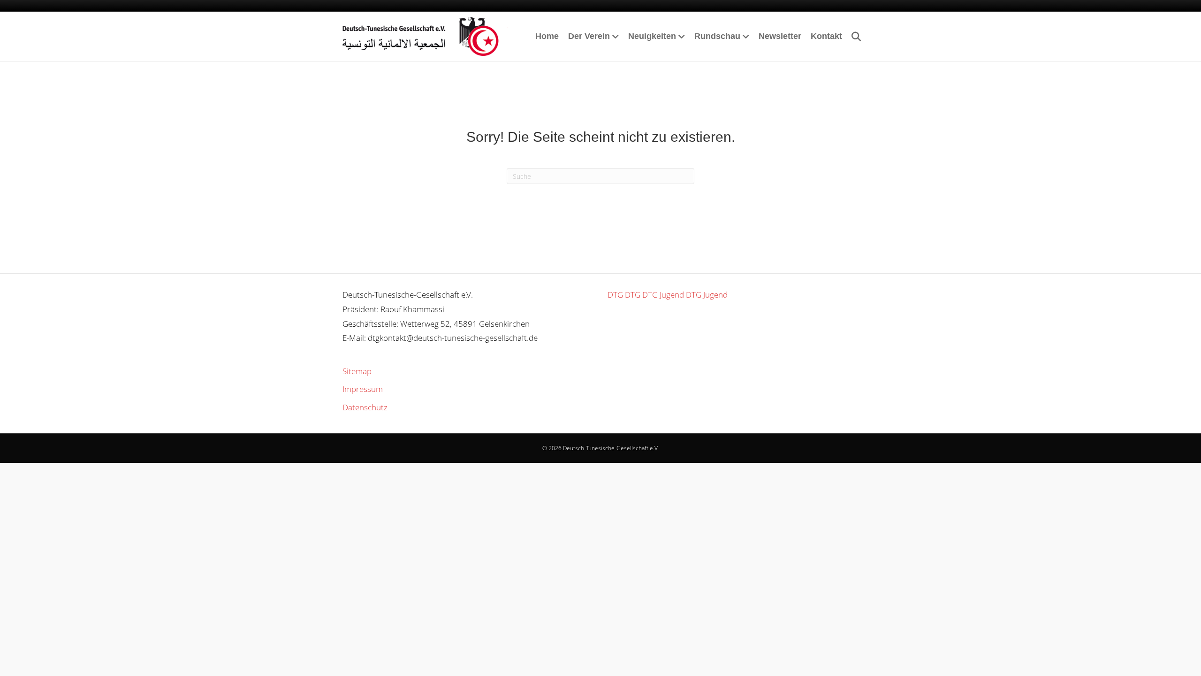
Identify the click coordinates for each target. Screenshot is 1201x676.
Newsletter (780, 36)
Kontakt (826, 36)
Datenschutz (365, 407)
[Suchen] (853, 36)
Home (547, 36)
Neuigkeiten (652, 36)
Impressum (362, 389)
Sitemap (357, 371)
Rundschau (717, 36)
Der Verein (589, 36)
